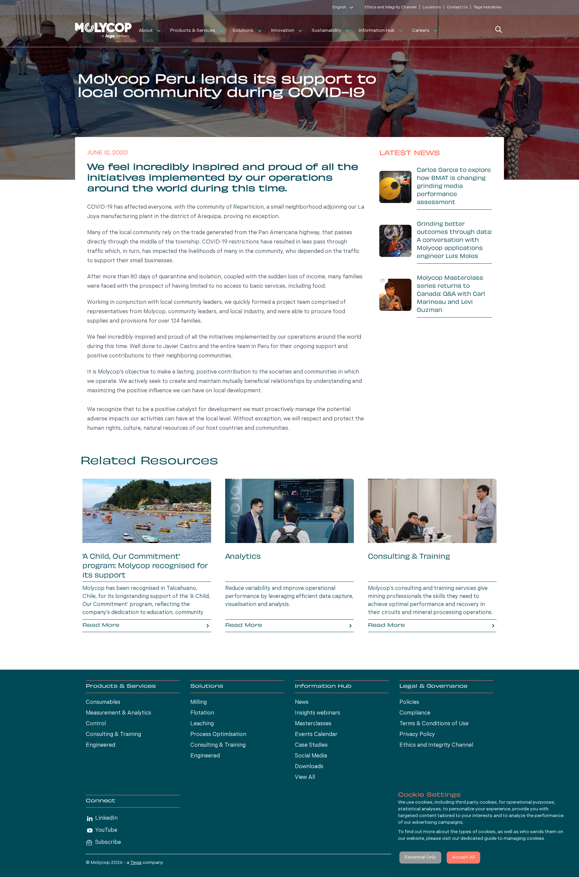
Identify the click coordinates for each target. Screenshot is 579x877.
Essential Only (420, 857)
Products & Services (192, 30)
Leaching (202, 724)
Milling (198, 702)
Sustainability (326, 30)
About (146, 30)
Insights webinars (317, 713)
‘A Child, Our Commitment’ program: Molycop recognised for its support (145, 566)
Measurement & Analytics (118, 713)
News (302, 702)
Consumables (103, 702)
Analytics (243, 557)
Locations (432, 7)
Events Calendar (316, 734)
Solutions (243, 30)
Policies (409, 702)
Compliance (414, 713)
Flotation (202, 713)
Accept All (463, 857)
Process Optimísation (218, 734)
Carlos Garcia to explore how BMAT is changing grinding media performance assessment (454, 186)
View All (305, 777)
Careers (421, 30)
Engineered (100, 745)
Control (96, 724)
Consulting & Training (409, 557)
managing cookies (524, 838)
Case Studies (311, 745)
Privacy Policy (417, 734)
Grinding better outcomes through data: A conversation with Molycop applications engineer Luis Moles (454, 240)
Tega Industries (487, 7)
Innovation (282, 30)
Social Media (311, 756)
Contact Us (457, 7)
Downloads (309, 766)
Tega (135, 862)
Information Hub (377, 30)
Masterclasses (313, 724)
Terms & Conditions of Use (433, 724)
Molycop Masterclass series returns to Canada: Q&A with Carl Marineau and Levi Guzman (451, 294)
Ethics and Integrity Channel (390, 7)
